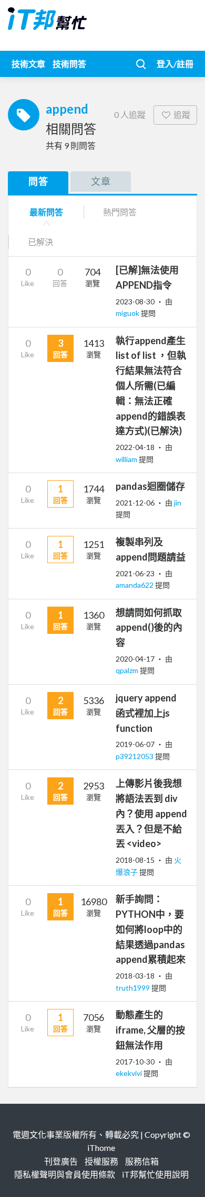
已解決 (40, 242)
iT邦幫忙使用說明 (155, 1174)
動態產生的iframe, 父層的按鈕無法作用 (150, 1030)
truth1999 (133, 987)
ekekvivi (130, 1073)
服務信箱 (142, 1161)
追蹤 (181, 114)
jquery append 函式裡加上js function (146, 713)
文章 (101, 181)
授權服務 (101, 1161)
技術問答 (69, 64)
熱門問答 (120, 212)
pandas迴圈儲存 (150, 486)
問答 (38, 181)
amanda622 (135, 584)
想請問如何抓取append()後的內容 (149, 628)
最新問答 (46, 212)
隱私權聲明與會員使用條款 (64, 1174)
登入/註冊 (175, 64)
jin (177, 502)
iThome (101, 1147)
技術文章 (28, 64)
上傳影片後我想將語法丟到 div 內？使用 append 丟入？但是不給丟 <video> (151, 813)
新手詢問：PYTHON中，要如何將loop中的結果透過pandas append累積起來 (151, 929)
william (127, 459)
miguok (128, 313)
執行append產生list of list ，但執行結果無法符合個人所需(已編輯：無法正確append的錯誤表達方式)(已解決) (151, 386)
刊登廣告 (61, 1161)
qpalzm (128, 670)
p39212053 (135, 756)
